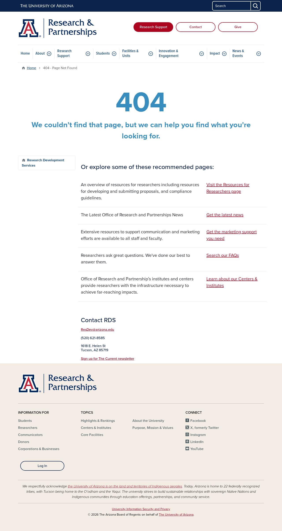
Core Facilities (92, 435)
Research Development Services (43, 163)
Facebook (198, 421)
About (40, 53)
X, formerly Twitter (204, 428)
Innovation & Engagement (168, 54)
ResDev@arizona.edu (97, 329)
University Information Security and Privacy (141, 509)
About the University (148, 421)
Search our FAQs (222, 255)
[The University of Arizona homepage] (47, 5)
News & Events (238, 54)
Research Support (153, 27)
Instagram (198, 435)
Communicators (30, 435)
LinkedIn (197, 442)
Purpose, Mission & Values (152, 428)
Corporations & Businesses (38, 449)
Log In (42, 466)
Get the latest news (224, 215)
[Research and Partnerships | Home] (57, 28)
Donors (23, 442)
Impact (215, 53)
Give (237, 27)
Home (25, 53)
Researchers (27, 428)
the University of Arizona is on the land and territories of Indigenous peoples (125, 486)
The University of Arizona (176, 514)
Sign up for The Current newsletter (107, 358)
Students (103, 53)
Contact (195, 27)
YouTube (197, 449)
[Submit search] (256, 6)
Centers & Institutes (96, 428)
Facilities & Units (130, 54)
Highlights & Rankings (98, 421)
